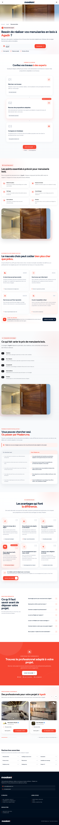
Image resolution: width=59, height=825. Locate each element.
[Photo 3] (15, 718)
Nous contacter (37, 802)
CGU (33, 800)
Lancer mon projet (29, 147)
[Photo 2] (14, 718)
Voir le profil (7, 730)
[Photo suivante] (26, 710)
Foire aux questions (9, 802)
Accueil (3, 24)
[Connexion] (56, 2)
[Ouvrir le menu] (2, 2)
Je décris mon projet (48, 319)
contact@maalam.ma (8, 786)
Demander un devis (21, 730)
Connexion (6, 812)
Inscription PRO (7, 811)
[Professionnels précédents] (51, 696)
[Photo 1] (13, 718)
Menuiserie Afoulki (12, 722)
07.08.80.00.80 (7, 789)
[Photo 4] (16, 718)
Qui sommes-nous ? (8, 799)
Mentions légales (37, 799)
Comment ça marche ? (9, 800)
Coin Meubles (39, 722)
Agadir (7, 24)
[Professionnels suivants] (56, 696)
